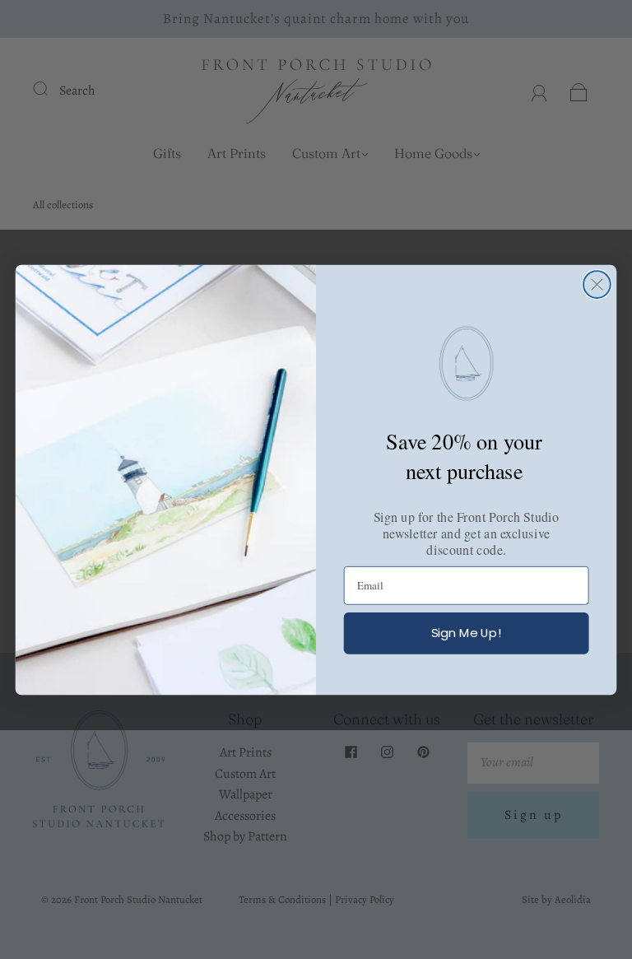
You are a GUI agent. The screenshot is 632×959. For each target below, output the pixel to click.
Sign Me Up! (466, 633)
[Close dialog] (597, 284)
